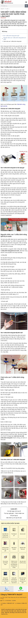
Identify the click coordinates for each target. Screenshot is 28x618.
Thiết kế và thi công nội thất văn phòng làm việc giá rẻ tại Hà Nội (14, 564)
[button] (26, 2)
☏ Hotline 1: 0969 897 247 (7, 603)
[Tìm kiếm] (26, 5)
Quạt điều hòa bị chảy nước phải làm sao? (5, 535)
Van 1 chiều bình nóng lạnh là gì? (11, 35)
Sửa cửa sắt (22, 533)
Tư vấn (6, 8)
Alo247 (2, 8)
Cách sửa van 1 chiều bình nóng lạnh (12, 41)
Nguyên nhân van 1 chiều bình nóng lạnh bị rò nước (14, 38)
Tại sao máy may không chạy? (5, 563)
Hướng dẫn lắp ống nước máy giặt (5, 549)
